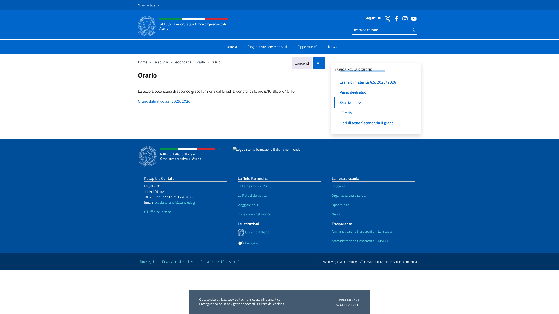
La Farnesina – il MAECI (255, 186)
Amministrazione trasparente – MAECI (360, 240)
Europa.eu (251, 243)
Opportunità (340, 204)
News (336, 214)
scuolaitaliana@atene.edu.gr (175, 202)
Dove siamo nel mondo (254, 214)
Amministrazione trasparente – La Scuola (362, 231)
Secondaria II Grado (189, 62)
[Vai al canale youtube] (412, 18)
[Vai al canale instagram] (404, 18)
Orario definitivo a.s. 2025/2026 (164, 101)
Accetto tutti (348, 304)
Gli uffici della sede (157, 211)
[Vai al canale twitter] (386, 18)
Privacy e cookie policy (177, 261)
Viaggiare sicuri (248, 204)
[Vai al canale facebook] (395, 18)
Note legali (147, 261)
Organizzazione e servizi (349, 195)
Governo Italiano (148, 5)
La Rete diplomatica (252, 195)
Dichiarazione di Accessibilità (219, 261)
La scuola (160, 62)
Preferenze (349, 299)
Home (142, 62)
